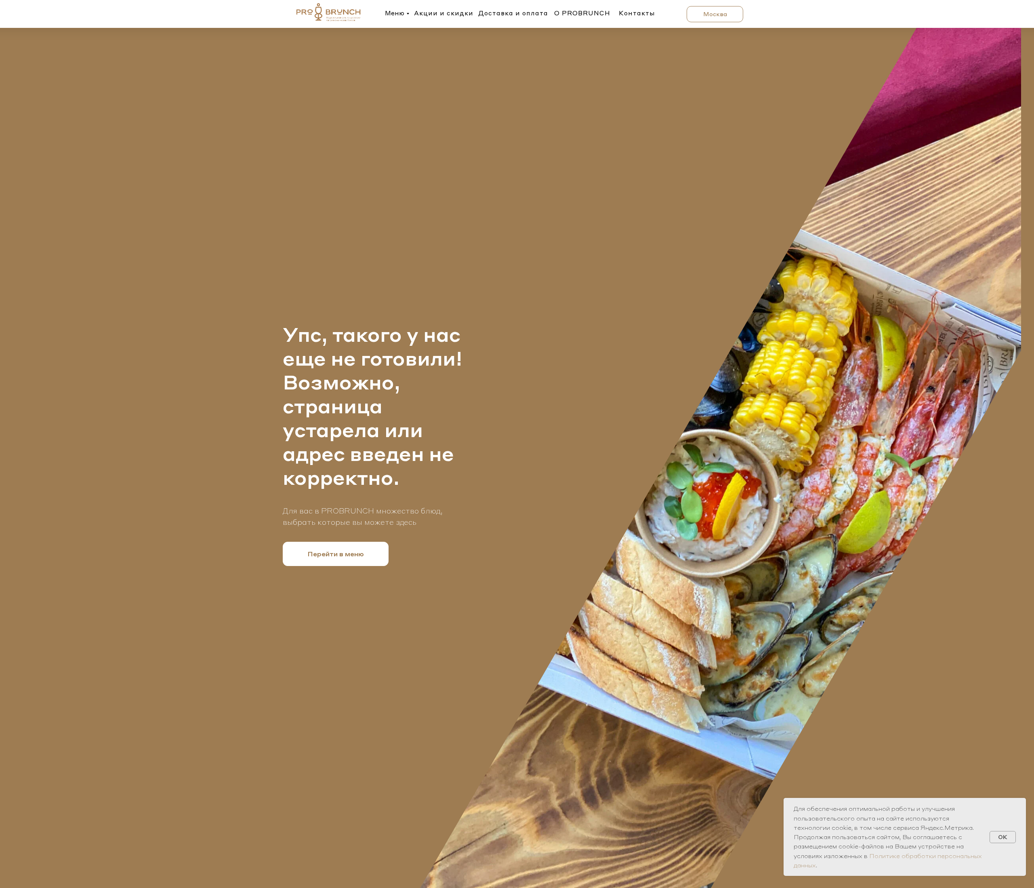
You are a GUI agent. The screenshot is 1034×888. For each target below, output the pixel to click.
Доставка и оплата (513, 13)
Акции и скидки (443, 13)
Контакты (637, 13)
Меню (394, 13)
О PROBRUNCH (582, 13)
